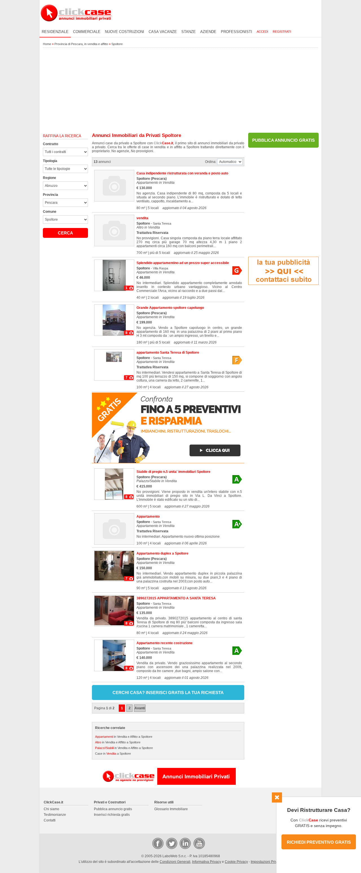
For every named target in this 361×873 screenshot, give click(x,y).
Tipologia (50, 161)
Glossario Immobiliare (171, 809)
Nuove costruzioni (124, 32)
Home (47, 44)
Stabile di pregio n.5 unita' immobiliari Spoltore (173, 472)
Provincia (50, 195)
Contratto (50, 144)
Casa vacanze (163, 32)
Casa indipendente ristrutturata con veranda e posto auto (182, 173)
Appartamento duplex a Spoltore (162, 553)
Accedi (262, 31)
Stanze (188, 32)
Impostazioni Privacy (266, 862)
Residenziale (55, 32)
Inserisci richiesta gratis (112, 815)
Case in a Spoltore (113, 753)
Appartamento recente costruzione (165, 643)
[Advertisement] (180, 90)
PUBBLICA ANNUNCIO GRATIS (283, 140)
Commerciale (86, 32)
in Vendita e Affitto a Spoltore (123, 736)
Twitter (171, 843)
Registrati (282, 31)
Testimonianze (55, 815)
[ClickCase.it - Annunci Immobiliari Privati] (76, 25)
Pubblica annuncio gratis (113, 809)
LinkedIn (185, 843)
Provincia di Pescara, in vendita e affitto (81, 44)
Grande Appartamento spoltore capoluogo (170, 308)
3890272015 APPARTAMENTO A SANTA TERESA (176, 598)
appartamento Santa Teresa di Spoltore (168, 352)
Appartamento (148, 517)
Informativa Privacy (206, 862)
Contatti (50, 820)
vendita (142, 218)
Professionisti (236, 32)
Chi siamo (51, 809)
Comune (49, 212)
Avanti (140, 708)
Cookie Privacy (236, 862)
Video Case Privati (199, 843)
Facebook (158, 843)
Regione (49, 178)
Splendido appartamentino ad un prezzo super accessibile (183, 263)
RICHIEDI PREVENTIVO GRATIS (319, 842)
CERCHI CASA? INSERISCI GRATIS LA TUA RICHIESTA (168, 692)
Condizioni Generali (175, 862)
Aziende (208, 32)
